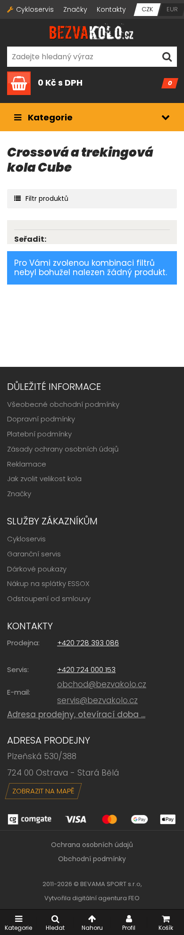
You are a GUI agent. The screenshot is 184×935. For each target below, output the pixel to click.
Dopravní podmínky (41, 419)
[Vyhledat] (167, 57)
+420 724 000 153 (86, 669)
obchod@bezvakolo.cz (101, 684)
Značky (75, 9)
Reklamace (26, 464)
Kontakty (111, 9)
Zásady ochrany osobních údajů (63, 449)
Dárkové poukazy (37, 569)
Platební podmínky (39, 434)
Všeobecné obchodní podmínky (63, 404)
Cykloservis (35, 9)
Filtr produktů (46, 198)
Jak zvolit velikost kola (44, 478)
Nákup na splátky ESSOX (48, 583)
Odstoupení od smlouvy (49, 598)
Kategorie (49, 117)
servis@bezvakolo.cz (97, 700)
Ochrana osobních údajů (92, 844)
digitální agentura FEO (106, 898)
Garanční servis (34, 554)
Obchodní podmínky (92, 859)
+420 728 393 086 (88, 643)
